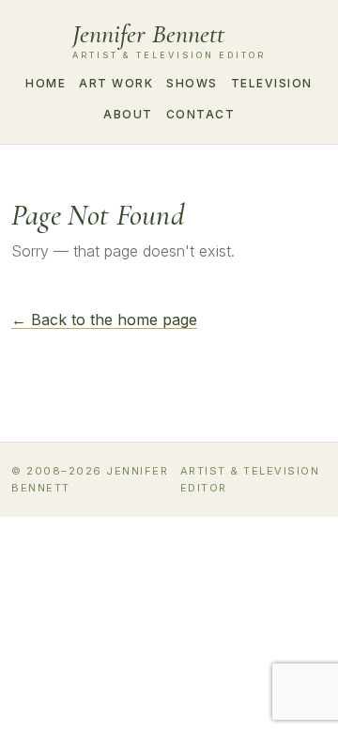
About (128, 114)
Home (45, 83)
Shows (192, 83)
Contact (201, 114)
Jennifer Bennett (169, 40)
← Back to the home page (104, 319)
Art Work (116, 83)
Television (272, 83)
